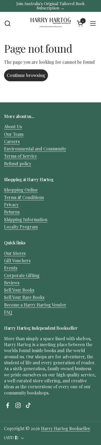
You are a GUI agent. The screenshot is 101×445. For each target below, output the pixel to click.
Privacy (11, 204)
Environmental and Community (35, 148)
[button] (7, 23)
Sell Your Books (19, 290)
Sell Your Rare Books (24, 297)
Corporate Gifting (22, 275)
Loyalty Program (21, 227)
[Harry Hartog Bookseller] (50, 23)
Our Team (13, 134)
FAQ (8, 312)
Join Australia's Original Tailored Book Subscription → (50, 5)
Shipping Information (25, 219)
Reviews (11, 282)
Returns (12, 212)
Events (10, 268)
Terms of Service (20, 156)
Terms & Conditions (24, 197)
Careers (12, 141)
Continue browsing (26, 75)
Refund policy (17, 163)
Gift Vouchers (17, 260)
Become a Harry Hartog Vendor (35, 305)
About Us (13, 126)
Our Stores (15, 253)
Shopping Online (21, 190)
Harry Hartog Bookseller (65, 428)
